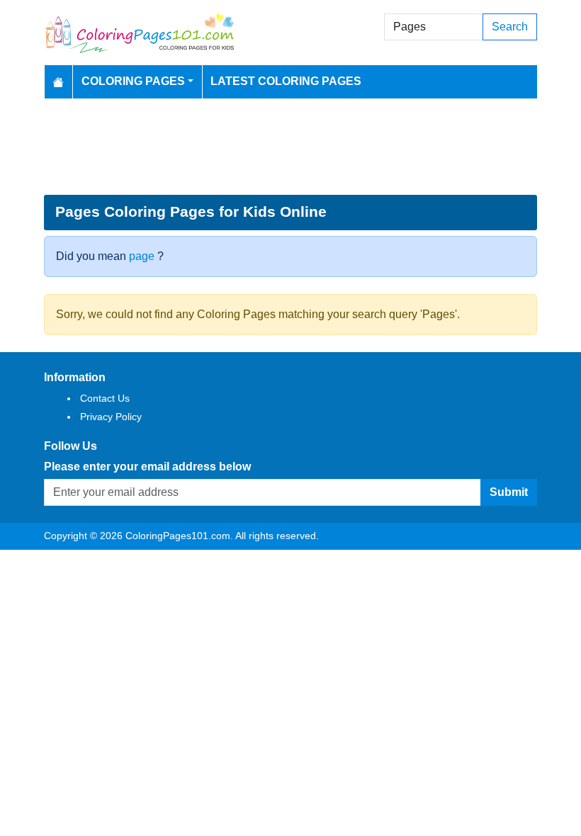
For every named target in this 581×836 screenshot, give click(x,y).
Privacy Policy (111, 416)
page (141, 256)
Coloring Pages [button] (133, 81)
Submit (509, 492)
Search (510, 27)
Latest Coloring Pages (285, 81)
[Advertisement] (290, 146)
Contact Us (105, 398)
